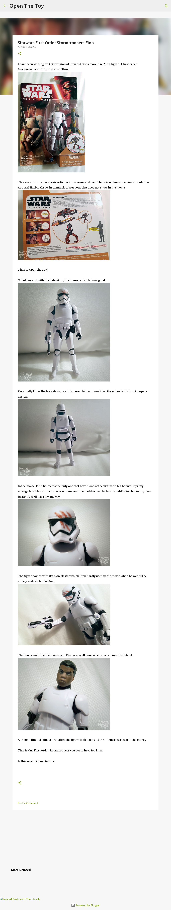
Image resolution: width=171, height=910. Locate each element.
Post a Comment (28, 803)
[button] (20, 54)
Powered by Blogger (87, 905)
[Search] (166, 6)
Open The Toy (26, 6)
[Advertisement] (85, 838)
